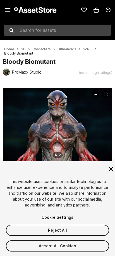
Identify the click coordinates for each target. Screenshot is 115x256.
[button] (96, 10)
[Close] (111, 169)
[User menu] (108, 10)
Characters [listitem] (41, 49)
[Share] (95, 94)
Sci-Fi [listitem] (87, 49)
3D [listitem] (23, 49)
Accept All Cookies (57, 245)
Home (9, 49)
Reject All (57, 230)
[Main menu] (7, 10)
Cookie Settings (57, 217)
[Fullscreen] (105, 94)
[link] (84, 10)
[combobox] (57, 30)
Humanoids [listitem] (67, 49)
